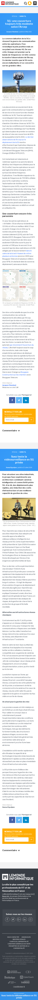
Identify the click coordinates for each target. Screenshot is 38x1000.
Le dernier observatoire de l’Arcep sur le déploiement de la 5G (18, 139)
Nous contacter (13, 937)
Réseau (14, 16)
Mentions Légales (19, 939)
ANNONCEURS (26, 937)
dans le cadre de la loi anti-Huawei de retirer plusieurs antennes (17, 253)
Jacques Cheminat (9, 385)
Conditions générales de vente (19, 944)
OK (31, 420)
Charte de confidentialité (19, 941)
